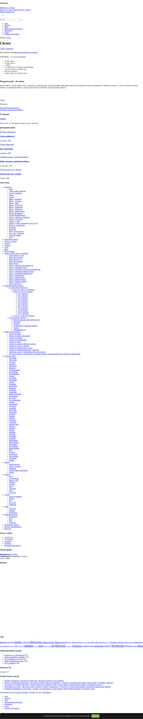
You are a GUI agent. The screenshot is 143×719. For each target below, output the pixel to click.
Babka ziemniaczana (7, 12)
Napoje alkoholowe (16, 213)
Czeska (11, 382)
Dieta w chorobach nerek (18, 267)
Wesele (11, 472)
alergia (3, 642)
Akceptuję (95, 716)
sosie (44, 646)
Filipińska (12, 384)
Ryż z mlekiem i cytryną (13, 659)
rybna (19, 646)
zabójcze (12, 482)
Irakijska (12, 428)
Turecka (12, 452)
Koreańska (13, 436)
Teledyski (12, 509)
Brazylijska (13, 412)
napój (131, 642)
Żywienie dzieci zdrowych (18, 288)
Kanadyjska (13, 386)
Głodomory (8, 30)
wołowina (99, 646)
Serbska (12, 402)
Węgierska (12, 458)
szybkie (11, 484)
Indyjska (12, 426)
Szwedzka (12, 378)
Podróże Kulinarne (11, 515)
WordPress (47, 692)
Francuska (12, 420)
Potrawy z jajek (14, 221)
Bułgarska (12, 388)
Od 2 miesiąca (23, 296)
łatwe (11, 476)
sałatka (28, 645)
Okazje (6, 462)
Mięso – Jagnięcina (15, 207)
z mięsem (12, 488)
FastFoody (12, 505)
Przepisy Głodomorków (12, 527)
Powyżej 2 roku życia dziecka (24, 290)
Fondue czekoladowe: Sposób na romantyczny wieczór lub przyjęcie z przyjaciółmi (33, 681)
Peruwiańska (13, 446)
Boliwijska (13, 410)
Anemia (16, 328)
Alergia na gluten (15, 334)
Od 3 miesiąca (23, 298)
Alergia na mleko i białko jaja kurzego (22, 344)
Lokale (6, 495)
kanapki (101, 642)
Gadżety (7, 25)
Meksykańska (14, 442)
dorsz (69, 642)
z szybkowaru (14, 478)
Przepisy (7, 474)
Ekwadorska (13, 372)
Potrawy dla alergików (12, 332)
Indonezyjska (13, 424)
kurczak (121, 642)
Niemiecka (13, 366)
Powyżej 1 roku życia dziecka (24, 316)
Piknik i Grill (13, 480)
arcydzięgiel (8, 539)
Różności (7, 529)
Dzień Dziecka (14, 464)
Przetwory (12, 229)
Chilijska (12, 414)
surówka (48, 646)
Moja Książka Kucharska (13, 29)
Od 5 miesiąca (23, 302)
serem (36, 646)
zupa (140, 645)
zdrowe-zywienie (10, 241)
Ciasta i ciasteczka (6, 49)
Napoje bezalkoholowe (17, 215)
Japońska (12, 434)
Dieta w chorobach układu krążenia (21, 271)
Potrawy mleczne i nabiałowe (19, 217)
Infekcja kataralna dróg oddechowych (26, 320)
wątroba (107, 646)
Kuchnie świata (9, 356)
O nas (6, 32)
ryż (23, 646)
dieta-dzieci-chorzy (11, 239)
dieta (33, 642)
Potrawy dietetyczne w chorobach (16, 253)
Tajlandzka (13, 392)
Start (6, 23)
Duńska (11, 376)
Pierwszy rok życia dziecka (23, 292)
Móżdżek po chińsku (7, 8)
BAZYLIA (8, 537)
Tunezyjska (13, 360)
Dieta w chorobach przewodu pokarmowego (24, 269)
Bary (10, 519)
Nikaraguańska (14, 370)
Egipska (12, 418)
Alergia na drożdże (15, 338)
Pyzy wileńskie (9, 663)
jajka (96, 642)
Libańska (12, 438)
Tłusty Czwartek (15, 466)
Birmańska (13, 358)
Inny (10, 501)
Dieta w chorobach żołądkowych (20, 273)
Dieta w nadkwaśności (17, 278)
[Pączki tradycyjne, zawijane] (10, 170)
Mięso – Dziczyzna (16, 205)
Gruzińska (12, 422)
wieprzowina (88, 646)
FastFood (12, 523)
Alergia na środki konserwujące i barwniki (24, 350)
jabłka (89, 642)
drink (73, 642)
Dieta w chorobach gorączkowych (21, 265)
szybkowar (58, 645)
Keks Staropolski (6, 149)
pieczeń (12, 646)
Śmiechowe (13, 513)
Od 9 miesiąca (23, 310)
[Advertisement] (26, 93)
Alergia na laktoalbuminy (18, 340)
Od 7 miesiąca (23, 306)
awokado (7, 541)
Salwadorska (13, 396)
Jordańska (12, 390)
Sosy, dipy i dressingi (16, 233)
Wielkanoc (12, 468)
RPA (10, 450)
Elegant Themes (22, 692)
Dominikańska (14, 374)
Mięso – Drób (14, 203)
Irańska (11, 430)
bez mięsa (12, 493)
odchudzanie (138, 642)
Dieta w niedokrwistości (17, 280)
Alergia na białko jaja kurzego (19, 336)
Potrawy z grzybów (16, 219)
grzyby (84, 642)
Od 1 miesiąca (23, 294)
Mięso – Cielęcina (15, 201)
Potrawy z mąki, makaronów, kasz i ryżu (23, 223)
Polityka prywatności (11, 34)
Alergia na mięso (15, 342)
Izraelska (12, 364)
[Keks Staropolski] (7, 144)
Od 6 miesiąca (23, 304)
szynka (67, 646)
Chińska (12, 416)
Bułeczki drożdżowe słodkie (14, 657)
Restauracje (13, 517)
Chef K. (3, 119)
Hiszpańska (13, 380)
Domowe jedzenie (15, 497)
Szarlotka (7, 543)
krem (108, 642)
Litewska (12, 362)
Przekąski (12, 227)
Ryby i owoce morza (16, 231)
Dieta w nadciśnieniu (16, 276)
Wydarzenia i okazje (11, 525)
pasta (1, 646)
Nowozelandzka (14, 400)
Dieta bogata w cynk (16, 255)
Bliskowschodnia (15, 394)
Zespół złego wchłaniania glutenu (25, 326)
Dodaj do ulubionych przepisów (26, 52)
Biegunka (16, 322)
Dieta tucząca (13, 263)
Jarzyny (11, 197)
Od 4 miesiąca (23, 300)
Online (9, 554)
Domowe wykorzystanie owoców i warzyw (15, 10)
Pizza (11, 189)
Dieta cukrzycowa (15, 259)
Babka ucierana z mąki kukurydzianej (14, 161)
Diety (6, 249)
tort (71, 646)
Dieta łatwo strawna (16, 257)
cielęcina (25, 642)
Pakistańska (13, 444)
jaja (92, 642)
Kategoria (7, 187)
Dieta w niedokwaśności (17, 282)
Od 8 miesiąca (23, 308)
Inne (10, 521)
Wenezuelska (13, 456)
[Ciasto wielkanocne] (8, 132)
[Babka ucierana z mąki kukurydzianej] (14, 157)
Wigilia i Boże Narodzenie (18, 470)
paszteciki (6, 646)
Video (6, 507)
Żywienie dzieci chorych (17, 318)
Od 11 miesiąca (23, 314)
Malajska (12, 368)
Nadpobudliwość (19, 330)
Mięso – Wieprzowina (16, 211)
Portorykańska (14, 448)
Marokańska (13, 440)
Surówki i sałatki (15, 235)
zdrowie (7, 243)
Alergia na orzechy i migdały (19, 346)
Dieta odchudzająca (16, 261)
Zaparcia (16, 324)
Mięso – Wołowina (15, 209)
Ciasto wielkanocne (7, 136)
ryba (16, 646)
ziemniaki (134, 646)
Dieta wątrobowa (15, 284)
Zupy (11, 237)
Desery (11, 195)
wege (11, 491)
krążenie (113, 642)
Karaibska (12, 408)
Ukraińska (12, 406)
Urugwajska (13, 454)
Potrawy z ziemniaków (17, 225)
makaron (127, 642)
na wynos (12, 503)
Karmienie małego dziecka (13, 286)
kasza (105, 642)
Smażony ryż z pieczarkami (14, 655)
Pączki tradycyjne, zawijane (10, 174)
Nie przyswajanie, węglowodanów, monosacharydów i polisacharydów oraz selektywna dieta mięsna (44, 354)
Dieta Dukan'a (9, 251)
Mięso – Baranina (15, 199)
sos (41, 645)
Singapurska (13, 404)
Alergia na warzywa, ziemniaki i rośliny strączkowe (27, 352)
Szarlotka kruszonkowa (12, 545)
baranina (10, 642)
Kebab (11, 499)
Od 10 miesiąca (23, 312)
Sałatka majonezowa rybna (13, 661)
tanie (10, 486)
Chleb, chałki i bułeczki (17, 191)
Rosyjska (12, 398)
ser (34, 646)
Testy (6, 27)
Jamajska (12, 432)
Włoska (11, 460)
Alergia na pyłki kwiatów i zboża (20, 348)
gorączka (79, 642)
